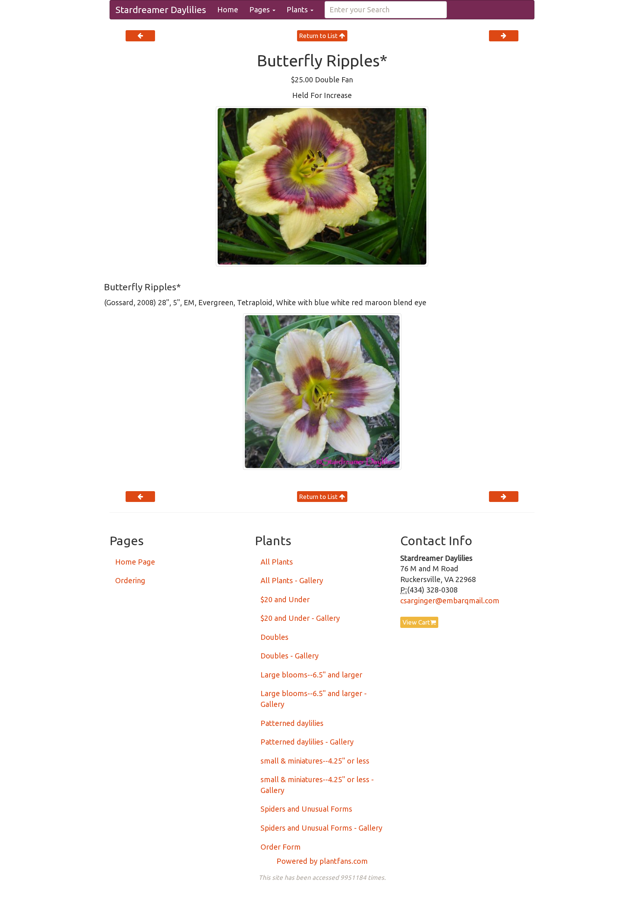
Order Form (281, 847)
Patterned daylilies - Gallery (307, 741)
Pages (260, 9)
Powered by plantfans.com (322, 861)
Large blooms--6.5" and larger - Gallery (314, 698)
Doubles (274, 637)
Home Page (135, 561)
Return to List (319, 35)
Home (227, 9)
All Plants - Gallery (292, 580)
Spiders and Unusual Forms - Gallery (321, 828)
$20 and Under (285, 599)
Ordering (130, 580)
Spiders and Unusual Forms (306, 809)
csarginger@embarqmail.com (449, 600)
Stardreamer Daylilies (161, 9)
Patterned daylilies (292, 723)
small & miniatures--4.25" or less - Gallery (317, 784)
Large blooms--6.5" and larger (311, 674)
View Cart (416, 622)
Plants (298, 9)
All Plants (277, 561)
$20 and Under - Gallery (300, 618)
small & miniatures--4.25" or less (315, 760)
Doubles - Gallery (290, 655)
